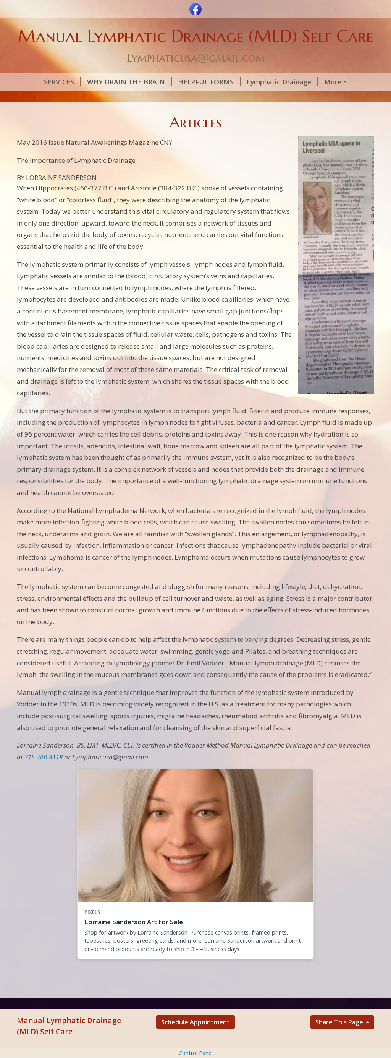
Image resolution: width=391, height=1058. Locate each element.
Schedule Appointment (195, 1022)
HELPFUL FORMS (206, 81)
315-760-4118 (43, 757)
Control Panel (196, 1052)
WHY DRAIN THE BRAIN (126, 81)
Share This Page (340, 1022)
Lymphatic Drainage (279, 81)
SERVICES (59, 81)
